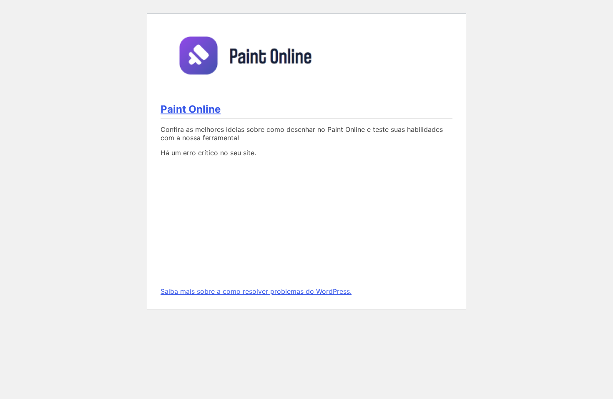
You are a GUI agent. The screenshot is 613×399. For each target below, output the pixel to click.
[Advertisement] (306, 222)
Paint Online (191, 109)
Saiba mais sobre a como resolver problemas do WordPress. (256, 291)
